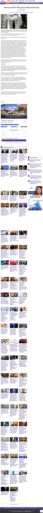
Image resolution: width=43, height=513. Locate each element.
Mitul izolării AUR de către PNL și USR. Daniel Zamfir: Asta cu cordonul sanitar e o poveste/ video (5, 381)
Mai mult (21, 2)
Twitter (15, 126)
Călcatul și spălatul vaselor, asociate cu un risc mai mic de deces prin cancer (4, 198)
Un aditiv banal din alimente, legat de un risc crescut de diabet (4, 267)
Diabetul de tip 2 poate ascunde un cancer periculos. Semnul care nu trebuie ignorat (4, 331)
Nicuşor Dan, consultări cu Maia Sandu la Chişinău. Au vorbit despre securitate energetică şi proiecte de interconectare (13, 316)
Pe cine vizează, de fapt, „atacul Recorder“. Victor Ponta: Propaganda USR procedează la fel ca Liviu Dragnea (5, 300)
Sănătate (19, 1)
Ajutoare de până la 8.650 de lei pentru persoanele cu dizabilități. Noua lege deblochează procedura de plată (23, 363)
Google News (11, 122)
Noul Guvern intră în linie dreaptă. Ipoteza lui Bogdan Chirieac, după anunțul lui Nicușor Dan (14, 238)
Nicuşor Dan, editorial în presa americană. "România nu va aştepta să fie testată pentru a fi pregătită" (14, 301)
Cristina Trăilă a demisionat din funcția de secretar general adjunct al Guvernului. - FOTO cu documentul (14, 445)
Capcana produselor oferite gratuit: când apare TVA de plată (23, 237)
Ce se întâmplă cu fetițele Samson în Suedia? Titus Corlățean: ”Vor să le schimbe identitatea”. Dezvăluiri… (25, 3)
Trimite (14, 140)
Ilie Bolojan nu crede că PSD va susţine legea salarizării (5, 493)
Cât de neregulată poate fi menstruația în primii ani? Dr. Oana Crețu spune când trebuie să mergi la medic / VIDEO (14, 413)
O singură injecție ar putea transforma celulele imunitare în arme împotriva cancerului (5, 396)
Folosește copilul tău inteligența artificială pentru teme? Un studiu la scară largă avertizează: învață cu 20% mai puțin (14, 286)
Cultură (23, 1)
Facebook (4, 126)
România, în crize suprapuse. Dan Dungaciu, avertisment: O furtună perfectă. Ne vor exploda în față (5, 462)
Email (24, 126)
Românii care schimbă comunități (12, 1)
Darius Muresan (22, 9)
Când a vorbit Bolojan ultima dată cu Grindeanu (23, 197)
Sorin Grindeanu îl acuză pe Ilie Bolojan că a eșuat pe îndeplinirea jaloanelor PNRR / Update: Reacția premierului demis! (22, 397)
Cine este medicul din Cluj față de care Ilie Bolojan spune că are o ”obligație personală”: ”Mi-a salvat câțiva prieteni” (14, 157)
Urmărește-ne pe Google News (29, 12)
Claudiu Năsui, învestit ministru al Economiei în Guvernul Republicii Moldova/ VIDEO (14, 252)
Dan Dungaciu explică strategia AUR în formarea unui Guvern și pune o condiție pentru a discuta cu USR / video (5, 286)
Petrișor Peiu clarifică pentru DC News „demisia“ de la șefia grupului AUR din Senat (13, 380)
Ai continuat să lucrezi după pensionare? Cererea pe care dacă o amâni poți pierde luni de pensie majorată (23, 157)
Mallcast (34, 1)
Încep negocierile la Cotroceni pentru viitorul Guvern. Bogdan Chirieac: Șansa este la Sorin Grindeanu (23, 315)
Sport (26, 1)
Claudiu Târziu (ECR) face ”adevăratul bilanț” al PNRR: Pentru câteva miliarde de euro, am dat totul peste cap (4, 239)
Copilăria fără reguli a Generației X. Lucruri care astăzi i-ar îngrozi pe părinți (14, 210)
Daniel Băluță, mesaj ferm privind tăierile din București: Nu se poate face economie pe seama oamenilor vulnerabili (23, 173)
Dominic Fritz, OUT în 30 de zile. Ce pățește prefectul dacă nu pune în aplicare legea (14, 198)
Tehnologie (30, 1)
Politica (16, 5)
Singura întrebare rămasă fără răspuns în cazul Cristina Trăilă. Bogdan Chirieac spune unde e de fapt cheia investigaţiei (4, 431)
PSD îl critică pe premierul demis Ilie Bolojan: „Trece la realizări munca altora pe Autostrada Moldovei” (14, 268)
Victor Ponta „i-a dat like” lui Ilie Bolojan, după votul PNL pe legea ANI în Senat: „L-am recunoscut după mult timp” (14, 430)
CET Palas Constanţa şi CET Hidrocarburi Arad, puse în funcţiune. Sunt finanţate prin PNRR (13, 173)
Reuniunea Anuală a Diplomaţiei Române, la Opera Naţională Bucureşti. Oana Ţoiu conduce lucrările (5, 173)
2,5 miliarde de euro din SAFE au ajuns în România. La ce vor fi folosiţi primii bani (5, 411)
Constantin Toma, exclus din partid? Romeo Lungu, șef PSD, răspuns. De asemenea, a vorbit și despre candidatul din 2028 (23, 479)
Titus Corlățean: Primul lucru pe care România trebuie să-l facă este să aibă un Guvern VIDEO (13, 331)
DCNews (3, 2)
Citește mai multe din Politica (14, 504)
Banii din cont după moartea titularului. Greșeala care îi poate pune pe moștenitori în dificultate (23, 300)
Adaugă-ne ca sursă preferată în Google (16, 12)
